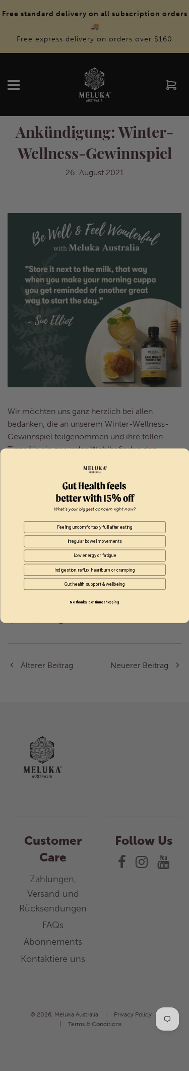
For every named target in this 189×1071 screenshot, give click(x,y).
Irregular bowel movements (94, 540)
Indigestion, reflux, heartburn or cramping (94, 569)
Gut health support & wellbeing (94, 583)
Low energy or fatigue (94, 555)
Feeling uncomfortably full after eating (94, 526)
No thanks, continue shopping (94, 602)
